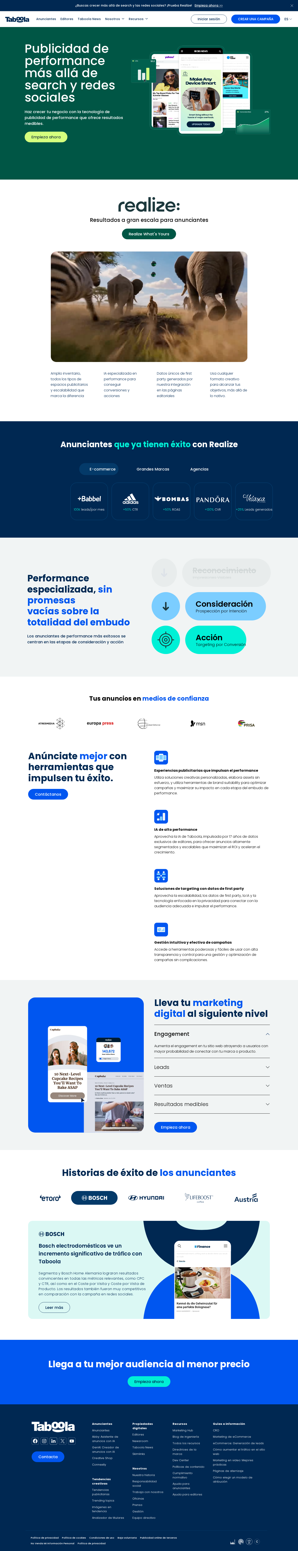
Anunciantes (46, 19)
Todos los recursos (186, 1443)
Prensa (137, 1505)
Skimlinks (138, 1454)
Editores (66, 19)
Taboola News (89, 19)
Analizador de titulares (108, 1518)
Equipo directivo (144, 1518)
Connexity (99, 1465)
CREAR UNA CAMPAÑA (255, 19)
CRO (216, 1430)
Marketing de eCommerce (232, 1437)
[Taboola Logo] (17, 19)
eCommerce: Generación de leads (238, 1443)
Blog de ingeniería (186, 1437)
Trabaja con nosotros (147, 1492)
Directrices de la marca (184, 1451)
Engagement (171, 1034)
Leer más (54, 1307)
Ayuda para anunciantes (181, 1486)
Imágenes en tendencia (101, 1509)
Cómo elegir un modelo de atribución (232, 1479)
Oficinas (138, 1499)
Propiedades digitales (142, 1426)
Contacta (48, 1456)
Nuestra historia (143, 1475)
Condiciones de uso (101, 1537)
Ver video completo (216, 353)
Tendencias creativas (101, 1481)
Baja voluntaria (127, 1537)
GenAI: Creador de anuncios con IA (105, 1449)
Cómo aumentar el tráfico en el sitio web (239, 1451)
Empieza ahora (46, 137)
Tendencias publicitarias (101, 1492)
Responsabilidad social (144, 1483)
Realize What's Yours (149, 234)
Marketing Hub (183, 1430)
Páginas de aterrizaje (228, 1471)
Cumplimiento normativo (183, 1475)
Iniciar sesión (209, 19)
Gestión (138, 1511)
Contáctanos (48, 794)
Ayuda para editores (187, 1494)
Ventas (163, 1085)
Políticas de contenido (188, 1467)
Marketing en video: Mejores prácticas (233, 1462)
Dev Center (181, 1460)
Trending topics (103, 1500)
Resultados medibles (181, 1104)
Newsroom (140, 1441)
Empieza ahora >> (209, 5)
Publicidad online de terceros (158, 1537)
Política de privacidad (45, 1537)
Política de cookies (74, 1537)
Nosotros (112, 19)
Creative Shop (102, 1458)
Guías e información (229, 1424)
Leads (161, 1067)
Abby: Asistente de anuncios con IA (105, 1439)
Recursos (136, 19)
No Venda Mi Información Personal (52, 1543)
